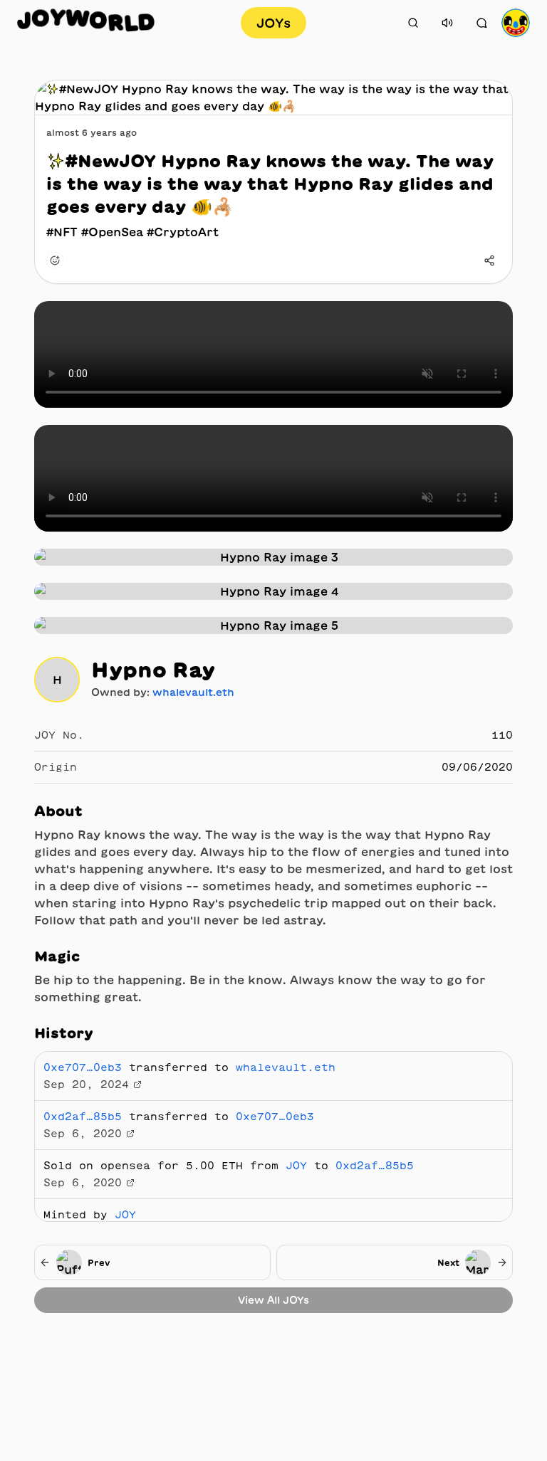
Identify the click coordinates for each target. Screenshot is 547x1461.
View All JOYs (273, 1300)
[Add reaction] (54, 260)
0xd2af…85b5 (82, 1117)
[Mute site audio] (447, 23)
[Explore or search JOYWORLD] (413, 23)
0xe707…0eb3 (82, 1067)
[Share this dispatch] (489, 260)
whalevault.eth (193, 692)
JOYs (273, 22)
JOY (296, 1166)
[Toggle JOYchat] (481, 23)
